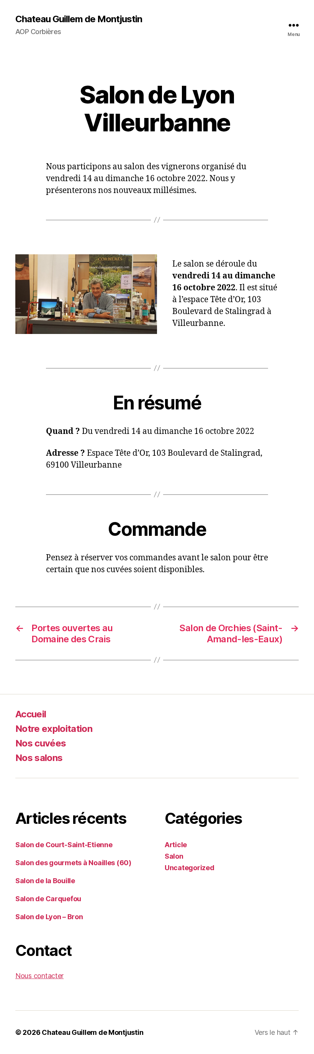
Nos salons (38, 757)
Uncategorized (189, 868)
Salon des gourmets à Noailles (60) (73, 863)
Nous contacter (39, 976)
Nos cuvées (40, 743)
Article (176, 845)
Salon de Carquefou (48, 899)
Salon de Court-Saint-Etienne (63, 845)
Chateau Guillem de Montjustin (78, 19)
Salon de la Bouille (45, 881)
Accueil (30, 714)
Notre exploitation (53, 728)
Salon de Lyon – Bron (49, 917)
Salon (174, 856)
